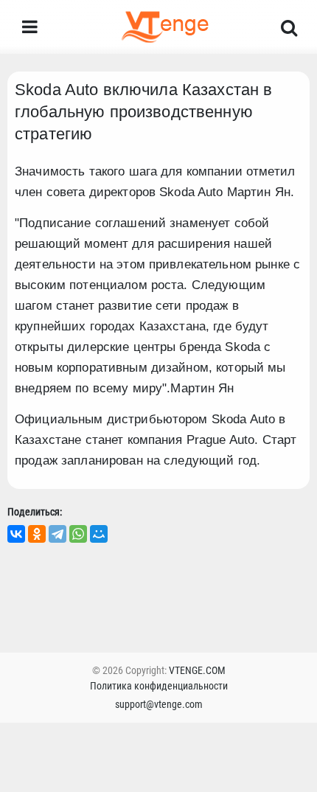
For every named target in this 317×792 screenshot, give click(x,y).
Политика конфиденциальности (159, 686)
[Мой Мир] (99, 534)
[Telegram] (57, 534)
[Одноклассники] (37, 534)
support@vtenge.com (159, 704)
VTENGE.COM (197, 670)
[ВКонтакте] (16, 534)
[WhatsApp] (78, 534)
